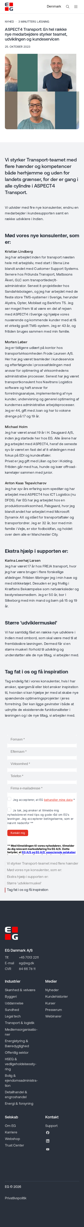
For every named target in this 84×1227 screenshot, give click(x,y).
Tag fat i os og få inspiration (27, 890)
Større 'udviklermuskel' (24, 883)
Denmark (54, 6)
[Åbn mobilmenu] (76, 6)
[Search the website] (67, 6)
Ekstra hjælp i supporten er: (28, 877)
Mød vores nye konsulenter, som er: (34, 870)
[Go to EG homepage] (9, 7)
